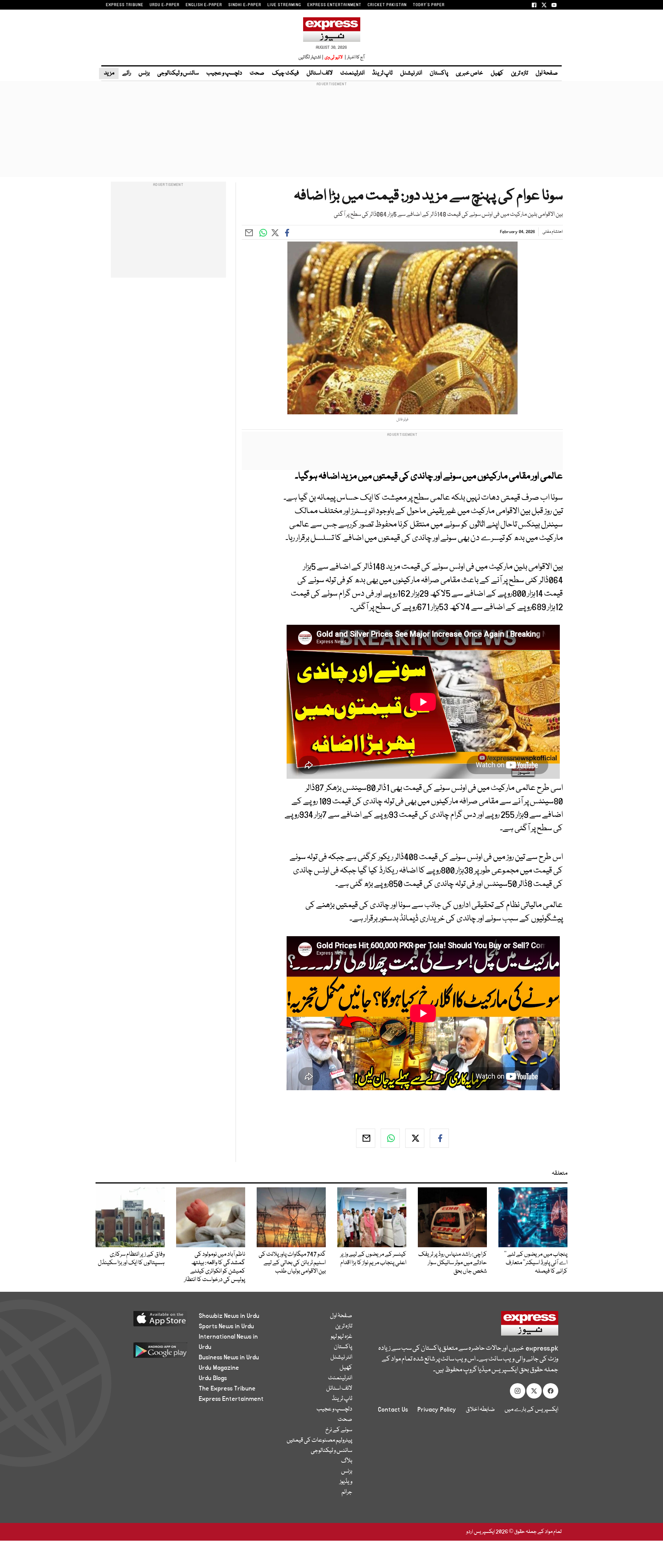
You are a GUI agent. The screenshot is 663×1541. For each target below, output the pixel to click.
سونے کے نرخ (338, 1430)
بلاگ (346, 1461)
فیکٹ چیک (285, 73)
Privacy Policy (436, 1409)
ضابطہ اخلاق (480, 1409)
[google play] (146, 1353)
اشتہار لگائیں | (311, 57)
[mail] (365, 1138)
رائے (126, 73)
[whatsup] (390, 1138)
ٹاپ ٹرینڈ (382, 73)
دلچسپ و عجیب (224, 73)
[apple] (146, 1321)
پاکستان (439, 73)
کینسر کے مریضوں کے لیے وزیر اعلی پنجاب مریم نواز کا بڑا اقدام (373, 1259)
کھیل (497, 73)
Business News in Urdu (229, 1357)
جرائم (346, 1492)
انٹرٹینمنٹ (352, 73)
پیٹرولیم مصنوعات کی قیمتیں (319, 1440)
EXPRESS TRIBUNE (124, 5)
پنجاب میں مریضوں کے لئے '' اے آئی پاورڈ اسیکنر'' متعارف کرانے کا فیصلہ (535, 1263)
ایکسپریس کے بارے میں (531, 1409)
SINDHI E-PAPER (244, 5)
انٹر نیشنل (411, 73)
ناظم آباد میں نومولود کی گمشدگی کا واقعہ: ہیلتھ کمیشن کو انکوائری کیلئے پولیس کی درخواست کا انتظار (214, 1267)
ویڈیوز (346, 1481)
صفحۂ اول (547, 73)
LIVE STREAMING (284, 5)
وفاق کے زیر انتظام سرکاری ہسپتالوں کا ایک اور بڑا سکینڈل (131, 1259)
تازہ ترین (519, 73)
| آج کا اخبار (353, 57)
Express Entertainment (231, 1399)
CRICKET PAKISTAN (387, 5)
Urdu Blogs (213, 1378)
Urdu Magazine (219, 1367)
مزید (108, 73)
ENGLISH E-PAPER (204, 5)
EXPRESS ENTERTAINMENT (334, 5)
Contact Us (393, 1409)
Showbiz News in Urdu (229, 1316)
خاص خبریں (469, 73)
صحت (257, 73)
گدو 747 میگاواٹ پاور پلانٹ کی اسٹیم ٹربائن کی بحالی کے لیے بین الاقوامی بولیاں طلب (292, 1263)
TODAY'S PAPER (429, 5)
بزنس (144, 73)
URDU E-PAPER (165, 5)
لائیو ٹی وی (334, 57)
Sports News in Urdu (226, 1326)
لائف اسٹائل (320, 73)
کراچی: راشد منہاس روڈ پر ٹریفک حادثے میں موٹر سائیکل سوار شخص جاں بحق (452, 1263)
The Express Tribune (227, 1388)
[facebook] (439, 1138)
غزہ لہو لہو (341, 1336)
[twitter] (414, 1138)
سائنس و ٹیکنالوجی (178, 73)
